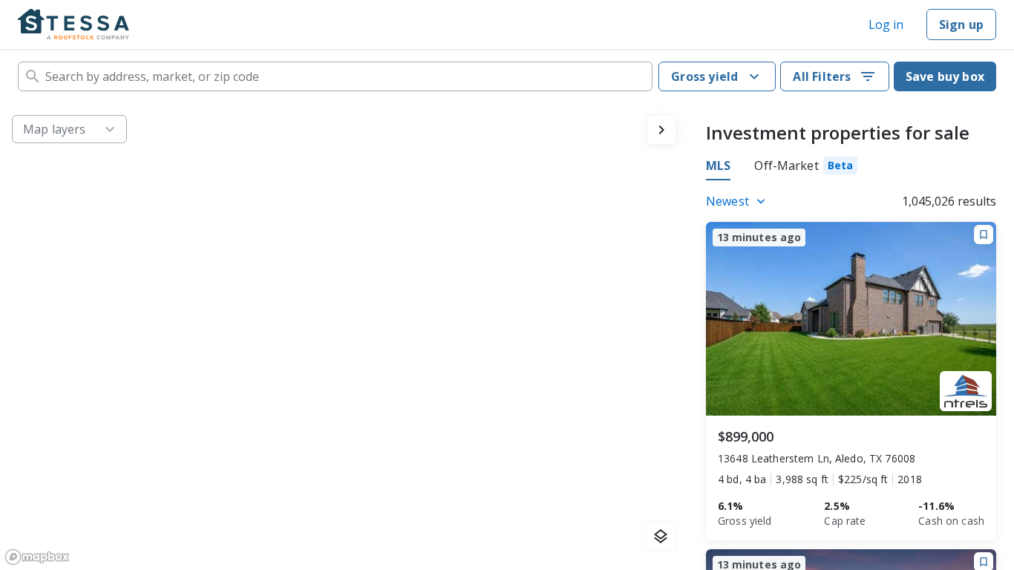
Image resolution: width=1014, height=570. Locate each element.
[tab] (805, 168)
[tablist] (781, 168)
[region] (344, 336)
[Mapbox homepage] (37, 557)
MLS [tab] (718, 165)
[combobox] (335, 76)
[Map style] (660, 536)
